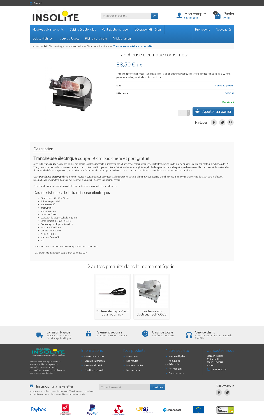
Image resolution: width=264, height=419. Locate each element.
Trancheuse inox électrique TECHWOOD (151, 313)
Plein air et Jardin (96, 38)
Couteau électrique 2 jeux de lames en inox (112, 313)
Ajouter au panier (216, 111)
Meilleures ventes (134, 365)
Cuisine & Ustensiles (83, 29)
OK (154, 15)
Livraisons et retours (94, 356)
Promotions (202, 29)
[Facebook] (214, 122)
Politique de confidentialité (172, 362)
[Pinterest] (230, 122)
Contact (38, 3)
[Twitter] (222, 122)
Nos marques (133, 370)
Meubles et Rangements (48, 29)
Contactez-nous (176, 373)
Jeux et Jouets (69, 38)
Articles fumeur (122, 38)
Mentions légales (177, 356)
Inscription (157, 387)
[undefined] (71, 93)
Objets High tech (43, 38)
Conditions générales (94, 370)
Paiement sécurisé (93, 365)
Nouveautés (223, 29)
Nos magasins (175, 368)
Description (43, 149)
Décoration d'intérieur (148, 29)
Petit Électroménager (115, 29)
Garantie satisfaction (94, 360)
